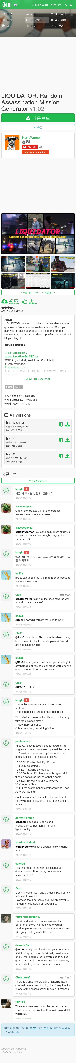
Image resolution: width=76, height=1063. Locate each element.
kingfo (19, 489)
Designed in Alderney (13, 1048)
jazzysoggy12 (24, 506)
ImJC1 (19, 573)
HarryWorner (31, 137)
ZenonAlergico (24, 817)
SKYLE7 (20, 1002)
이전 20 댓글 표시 (38, 480)
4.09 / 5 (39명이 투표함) (12, 311)
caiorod (20, 863)
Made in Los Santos (13, 1052)
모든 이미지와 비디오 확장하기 (38, 292)
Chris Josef (22, 977)
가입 (46, 1028)
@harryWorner (24, 599)
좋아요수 (33, 303)
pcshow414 (22, 741)
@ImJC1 (20, 637)
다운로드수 (14, 303)
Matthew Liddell (25, 842)
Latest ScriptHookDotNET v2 (21, 356)
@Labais (20, 822)
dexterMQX (22, 945)
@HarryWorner (24, 532)
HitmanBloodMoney (27, 917)
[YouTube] (24, 141)
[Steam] (28, 141)
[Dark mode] (65, 4)
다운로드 (40, 118)
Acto (18, 888)
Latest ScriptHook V (15, 353)
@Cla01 (20, 620)
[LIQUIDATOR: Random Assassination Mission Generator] (38, 233)
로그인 (34, 1028)
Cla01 (18, 594)
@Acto (19, 949)
